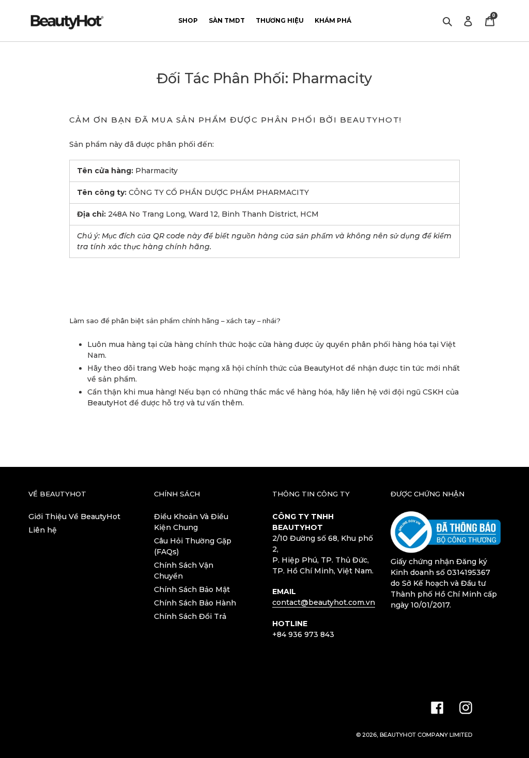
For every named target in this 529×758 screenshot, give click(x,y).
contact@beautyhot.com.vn (323, 602)
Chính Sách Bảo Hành (195, 603)
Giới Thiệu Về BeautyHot (74, 516)
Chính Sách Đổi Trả (190, 616)
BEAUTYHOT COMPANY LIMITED (426, 734)
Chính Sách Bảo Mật (192, 589)
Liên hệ (42, 530)
